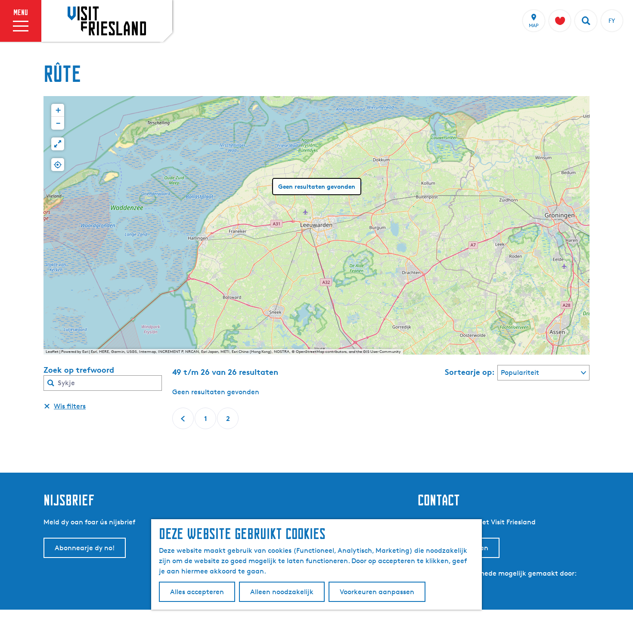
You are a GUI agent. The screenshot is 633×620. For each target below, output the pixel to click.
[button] (57, 110)
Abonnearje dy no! (85, 548)
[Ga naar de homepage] (107, 20)
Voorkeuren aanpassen (377, 592)
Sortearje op (470, 372)
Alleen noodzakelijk (281, 592)
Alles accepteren (197, 592)
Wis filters (70, 406)
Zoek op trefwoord (78, 369)
